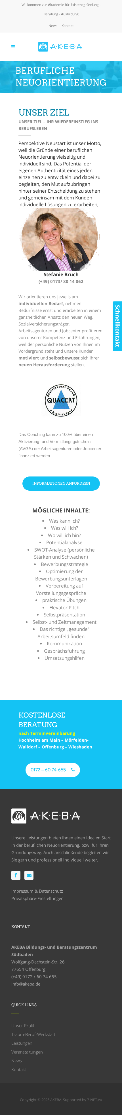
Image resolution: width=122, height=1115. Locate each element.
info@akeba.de (25, 984)
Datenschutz (51, 891)
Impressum (22, 891)
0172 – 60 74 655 (48, 770)
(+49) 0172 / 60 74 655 (34, 976)
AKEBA (55, 1099)
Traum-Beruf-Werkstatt (33, 1034)
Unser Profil (22, 1025)
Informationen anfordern (61, 483)
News (53, 25)
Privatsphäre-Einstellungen (37, 898)
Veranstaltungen (27, 1052)
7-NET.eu (94, 1099)
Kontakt (67, 25)
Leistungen (21, 1043)
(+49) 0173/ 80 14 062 (61, 281)
